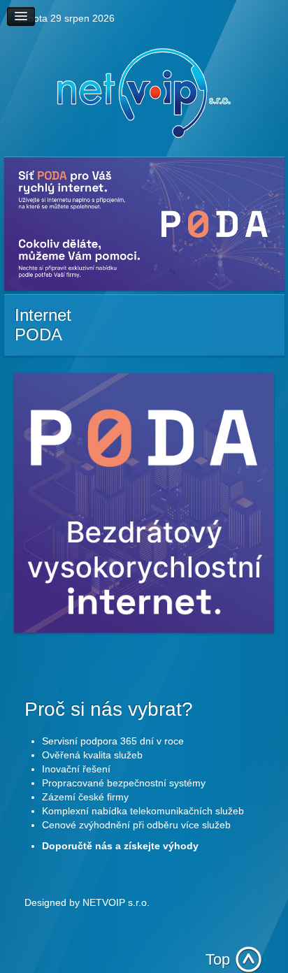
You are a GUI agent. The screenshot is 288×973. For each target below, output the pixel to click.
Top (218, 959)
